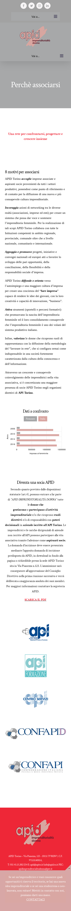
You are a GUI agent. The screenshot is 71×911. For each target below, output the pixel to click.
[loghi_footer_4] (35, 620)
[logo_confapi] (35, 753)
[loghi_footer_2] (35, 653)
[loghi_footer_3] (35, 687)
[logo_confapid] (35, 720)
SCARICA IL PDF (35, 600)
